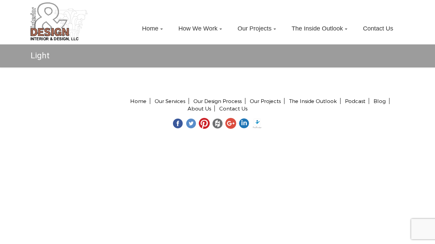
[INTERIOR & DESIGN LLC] (59, 6)
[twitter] (191, 123)
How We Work (198, 28)
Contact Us (378, 28)
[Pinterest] (204, 123)
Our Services (170, 101)
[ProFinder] (257, 123)
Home (150, 28)
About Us (199, 108)
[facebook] (178, 123)
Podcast (355, 101)
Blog (379, 101)
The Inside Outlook (317, 28)
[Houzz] (217, 123)
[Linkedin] (244, 123)
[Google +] (231, 123)
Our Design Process (217, 101)
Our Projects (255, 28)
